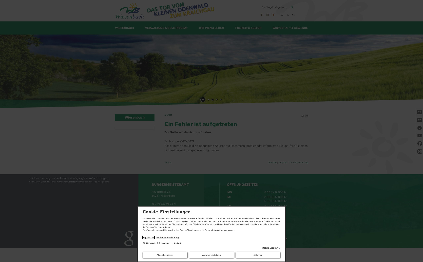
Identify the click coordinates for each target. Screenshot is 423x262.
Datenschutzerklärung (167, 237)
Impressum (148, 237)
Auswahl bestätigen (211, 255)
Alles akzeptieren (165, 255)
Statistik (177, 243)
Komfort (164, 243)
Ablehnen (257, 255)
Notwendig (151, 243)
